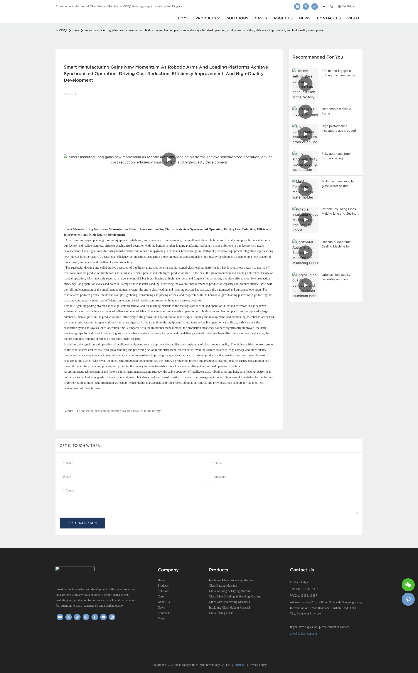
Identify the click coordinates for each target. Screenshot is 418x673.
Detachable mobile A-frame (337, 111)
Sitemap (239, 664)
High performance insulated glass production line (340, 128)
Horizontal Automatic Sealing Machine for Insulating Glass (336, 244)
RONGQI (61, 30)
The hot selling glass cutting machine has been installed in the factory (340, 73)
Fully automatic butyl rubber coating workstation (336, 156)
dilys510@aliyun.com (303, 633)
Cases (75, 30)
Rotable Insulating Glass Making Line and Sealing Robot (339, 211)
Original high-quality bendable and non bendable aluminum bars (339, 277)
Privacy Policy (258, 664)
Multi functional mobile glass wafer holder (338, 183)
